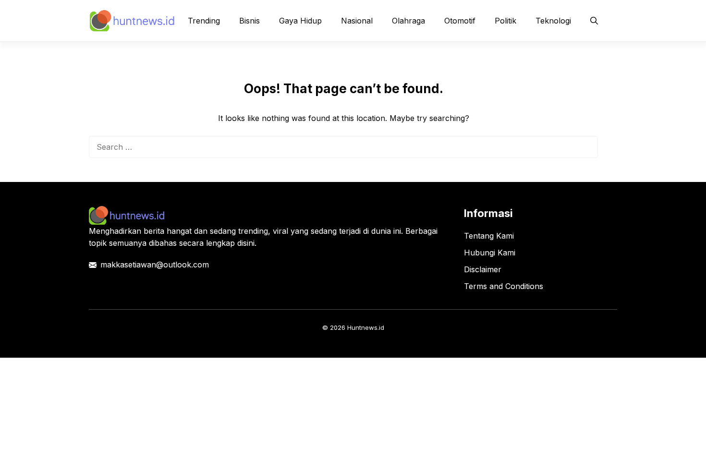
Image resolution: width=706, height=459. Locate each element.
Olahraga (408, 20)
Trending (204, 20)
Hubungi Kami (489, 252)
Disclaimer (482, 269)
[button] (594, 21)
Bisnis (249, 20)
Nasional (357, 20)
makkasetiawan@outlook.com (154, 264)
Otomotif (459, 20)
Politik (505, 20)
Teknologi (553, 20)
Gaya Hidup (300, 20)
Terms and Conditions (503, 286)
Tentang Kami (489, 236)
